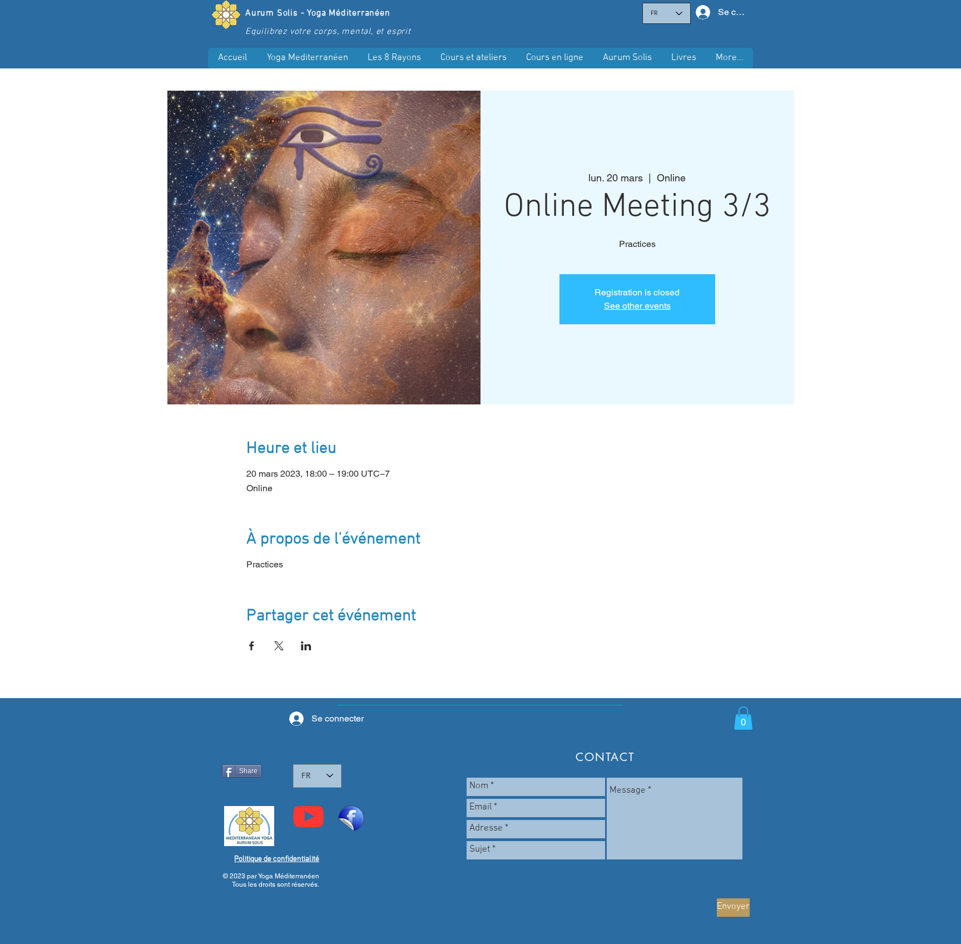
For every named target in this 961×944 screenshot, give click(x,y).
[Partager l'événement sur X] (279, 645)
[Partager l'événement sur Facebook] (251, 645)
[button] (554, 58)
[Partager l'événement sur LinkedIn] (306, 645)
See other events (637, 305)
